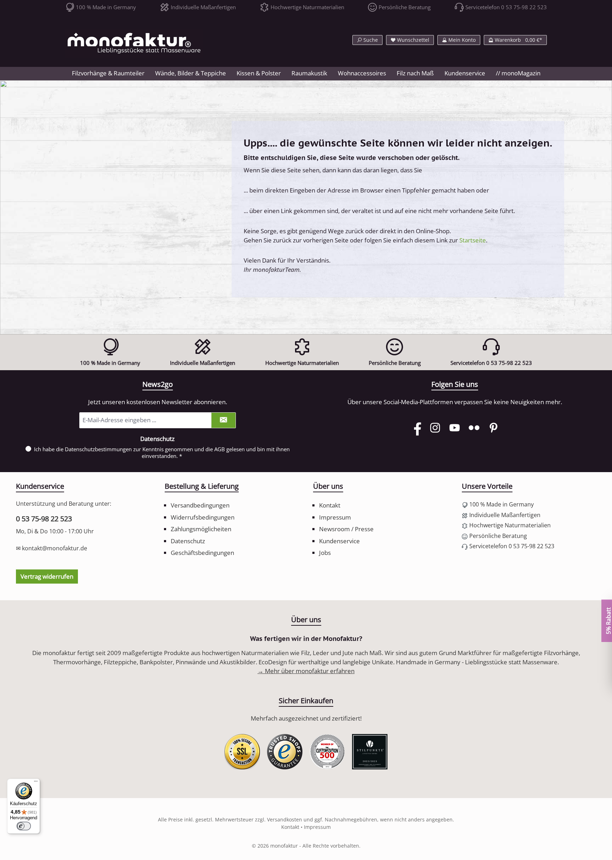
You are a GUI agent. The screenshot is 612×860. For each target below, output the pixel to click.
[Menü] (36, 783)
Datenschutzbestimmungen (98, 449)
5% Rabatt (608, 620)
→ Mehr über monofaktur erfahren (306, 671)
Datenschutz (188, 541)
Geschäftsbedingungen (202, 553)
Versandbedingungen (200, 505)
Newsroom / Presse (346, 529)
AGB (219, 449)
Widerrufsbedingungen (202, 517)
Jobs (325, 553)
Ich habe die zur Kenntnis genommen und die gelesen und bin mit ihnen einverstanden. (162, 452)
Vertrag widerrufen (47, 576)
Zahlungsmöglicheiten (201, 529)
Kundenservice (339, 541)
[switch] (24, 826)
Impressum (335, 517)
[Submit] (223, 420)
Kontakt (329, 505)
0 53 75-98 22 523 (44, 518)
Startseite (472, 240)
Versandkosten (284, 819)
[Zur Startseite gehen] (134, 43)
